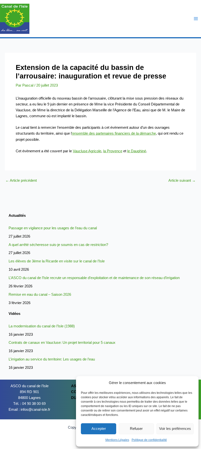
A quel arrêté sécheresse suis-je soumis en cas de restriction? (58, 245)
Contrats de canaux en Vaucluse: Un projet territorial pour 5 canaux (62, 343)
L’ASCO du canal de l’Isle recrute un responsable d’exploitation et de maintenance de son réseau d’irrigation (94, 278)
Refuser (136, 428)
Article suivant (182, 180)
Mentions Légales (117, 440)
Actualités (17, 216)
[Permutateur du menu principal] (196, 18)
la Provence (112, 151)
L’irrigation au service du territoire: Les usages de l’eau (52, 359)
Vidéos (14, 314)
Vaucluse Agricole (87, 151)
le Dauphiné (136, 151)
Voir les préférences (175, 428)
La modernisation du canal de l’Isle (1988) (42, 326)
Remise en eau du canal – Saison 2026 (40, 294)
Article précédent (21, 180)
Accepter (98, 428)
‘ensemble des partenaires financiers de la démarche (114, 133)
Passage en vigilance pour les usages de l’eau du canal (53, 228)
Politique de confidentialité (149, 440)
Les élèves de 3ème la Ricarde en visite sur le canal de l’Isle (57, 261)
